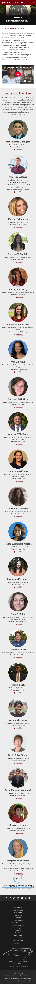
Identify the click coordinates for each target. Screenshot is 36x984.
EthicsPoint (18, 917)
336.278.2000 (18, 963)
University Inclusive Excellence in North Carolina (18, 981)
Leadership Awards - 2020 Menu (14, 28)
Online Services (18, 915)
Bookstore (18, 930)
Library (18, 928)
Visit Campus (18, 912)
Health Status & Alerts (18, 923)
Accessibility (18, 943)
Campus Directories (18, 910)
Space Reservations (18, 925)
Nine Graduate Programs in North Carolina (18, 976)
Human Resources (18, 920)
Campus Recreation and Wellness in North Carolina (18, 978)
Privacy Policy (18, 935)
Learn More (19, 150)
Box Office (18, 933)
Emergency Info (18, 907)
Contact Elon (18, 905)
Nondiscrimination (18, 938)
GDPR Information (18, 940)
